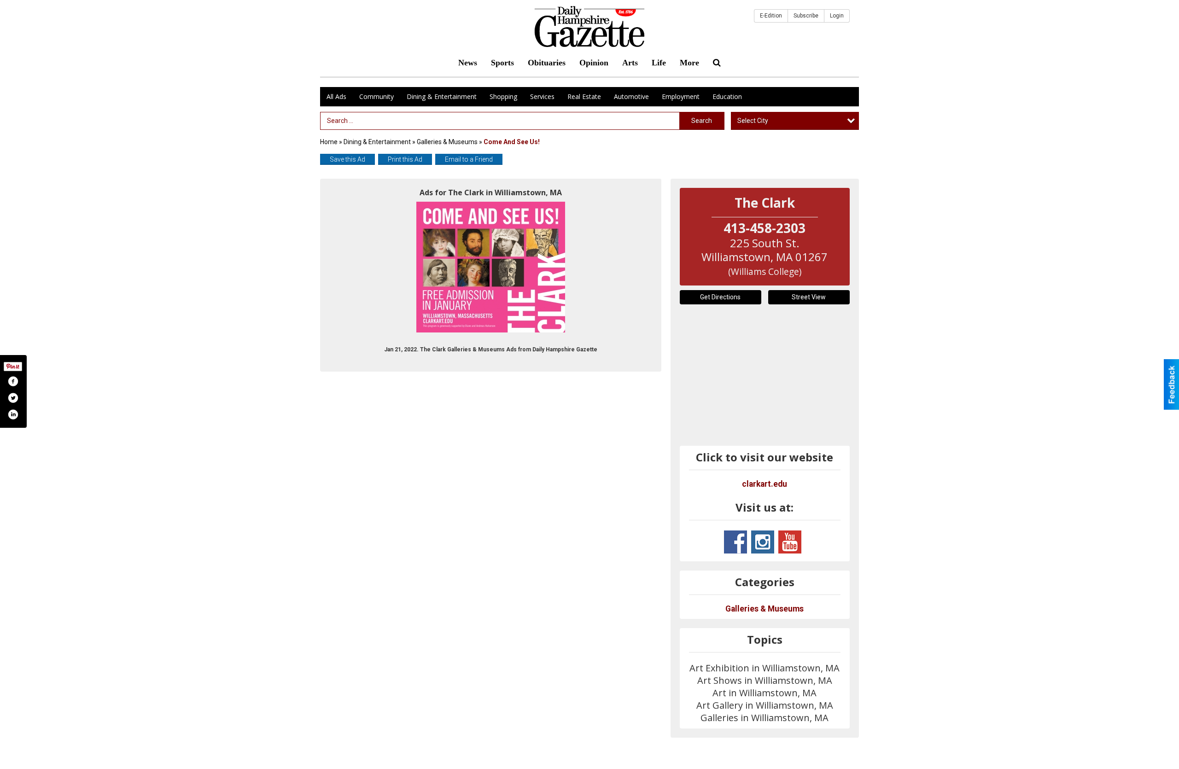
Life (659, 62)
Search (701, 120)
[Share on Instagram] (13, 414)
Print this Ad (405, 159)
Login (837, 15)
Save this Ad (347, 159)
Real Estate (584, 96)
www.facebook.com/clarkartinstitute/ (735, 541)
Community (376, 96)
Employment (681, 96)
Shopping (503, 96)
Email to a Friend (469, 159)
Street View (809, 297)
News (467, 62)
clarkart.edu (764, 484)
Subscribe (806, 15)
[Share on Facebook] (13, 381)
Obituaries (547, 62)
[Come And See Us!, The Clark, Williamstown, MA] (490, 267)
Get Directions (720, 297)
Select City (752, 120)
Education (727, 96)
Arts (630, 62)
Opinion (593, 62)
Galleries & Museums (447, 142)
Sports (502, 62)
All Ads (336, 96)
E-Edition (771, 15)
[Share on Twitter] (13, 397)
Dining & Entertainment (442, 96)
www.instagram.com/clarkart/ (762, 541)
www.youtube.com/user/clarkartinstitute (789, 541)
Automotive (631, 96)
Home (329, 142)
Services (542, 96)
